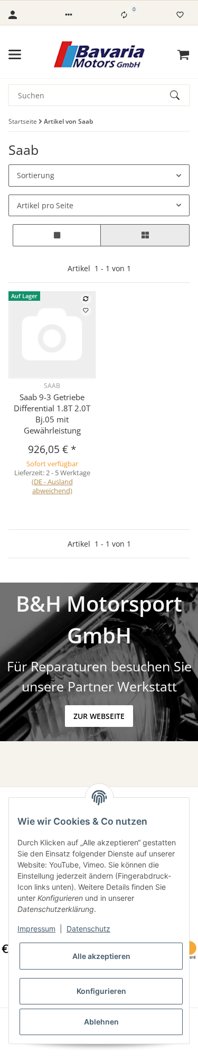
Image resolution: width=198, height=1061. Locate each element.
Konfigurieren (101, 990)
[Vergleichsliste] (124, 14)
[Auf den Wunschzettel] (86, 311)
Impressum (36, 928)
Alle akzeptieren (101, 956)
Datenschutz (88, 928)
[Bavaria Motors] (99, 54)
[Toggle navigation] (14, 54)
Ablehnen (101, 1021)
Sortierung (35, 175)
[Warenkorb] (183, 54)
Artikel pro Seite (45, 205)
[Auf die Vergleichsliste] (86, 299)
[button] (68, 14)
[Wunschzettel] (180, 14)
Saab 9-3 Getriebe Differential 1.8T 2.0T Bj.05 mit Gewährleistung (52, 414)
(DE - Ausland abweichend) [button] (52, 486)
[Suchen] (179, 95)
